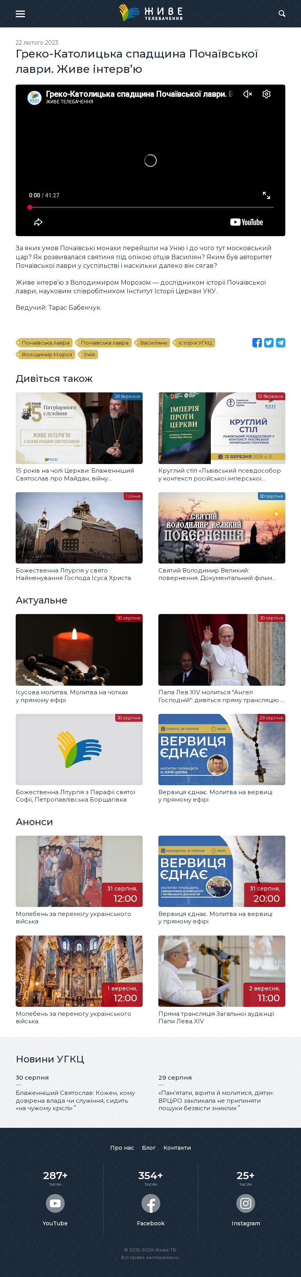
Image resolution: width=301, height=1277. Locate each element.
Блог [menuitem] (149, 1147)
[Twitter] (269, 342)
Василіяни (153, 343)
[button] (20, 13)
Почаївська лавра (45, 343)
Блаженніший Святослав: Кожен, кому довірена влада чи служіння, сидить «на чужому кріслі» (75, 1100)
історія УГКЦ (195, 343)
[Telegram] (280, 342)
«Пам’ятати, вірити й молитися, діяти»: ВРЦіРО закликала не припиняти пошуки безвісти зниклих (216, 1100)
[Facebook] (257, 342)
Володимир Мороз (47, 354)
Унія (89, 354)
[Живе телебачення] (150, 12)
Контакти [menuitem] (177, 1147)
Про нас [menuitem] (122, 1147)
